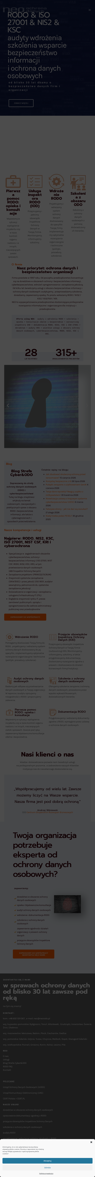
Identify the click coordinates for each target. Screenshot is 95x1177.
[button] (91, 1142)
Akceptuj (47, 1161)
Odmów (47, 1168)
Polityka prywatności (46, 1173)
